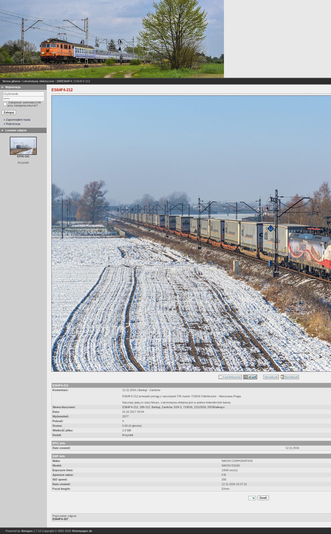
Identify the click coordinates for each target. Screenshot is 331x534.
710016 (187, 407)
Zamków (167, 407)
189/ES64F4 (64, 81)
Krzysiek (127, 435)
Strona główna (11, 81)
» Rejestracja (12, 123)
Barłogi (156, 407)
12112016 (200, 407)
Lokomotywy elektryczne (38, 81)
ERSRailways (216, 407)
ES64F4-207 (60, 519)
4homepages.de (82, 530)
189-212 (145, 407)
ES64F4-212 (130, 407)
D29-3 (178, 407)
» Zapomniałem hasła (17, 119)
